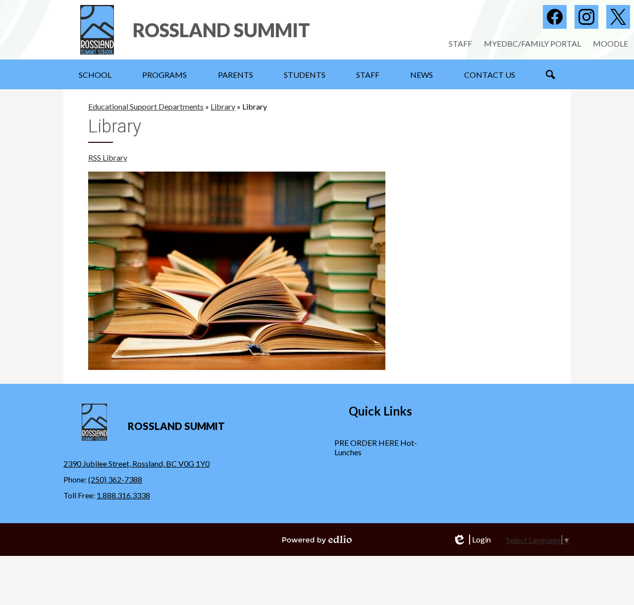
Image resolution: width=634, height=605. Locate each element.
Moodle (610, 43)
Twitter (618, 17)
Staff (460, 43)
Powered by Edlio (317, 539)
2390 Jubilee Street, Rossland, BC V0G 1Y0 (136, 463)
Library (223, 106)
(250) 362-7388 (115, 479)
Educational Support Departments (146, 106)
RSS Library (107, 157)
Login (471, 540)
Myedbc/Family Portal (532, 43)
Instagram (586, 17)
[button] (95, 74)
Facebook (555, 17)
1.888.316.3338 (123, 495)
